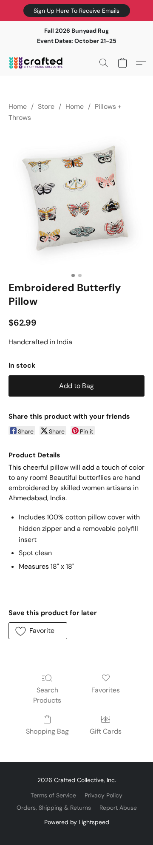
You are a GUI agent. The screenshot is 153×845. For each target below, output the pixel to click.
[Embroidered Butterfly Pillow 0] (76, 200)
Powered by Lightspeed (76, 822)
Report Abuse (118, 807)
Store (46, 106)
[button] (76, 10)
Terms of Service (53, 795)
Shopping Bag (47, 731)
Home (17, 106)
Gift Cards (106, 731)
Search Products (47, 695)
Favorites (105, 690)
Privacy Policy (103, 795)
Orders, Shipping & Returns (54, 807)
